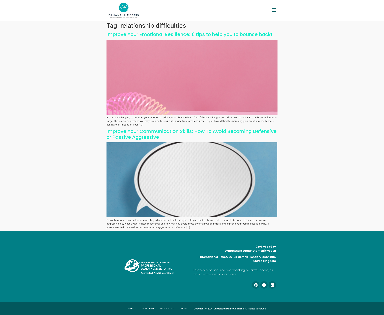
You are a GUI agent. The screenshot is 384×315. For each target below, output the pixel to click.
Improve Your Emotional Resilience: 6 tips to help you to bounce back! (189, 34)
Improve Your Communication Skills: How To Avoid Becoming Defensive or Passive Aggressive (191, 134)
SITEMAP (131, 308)
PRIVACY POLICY (167, 308)
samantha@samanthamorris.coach (250, 250)
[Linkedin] (272, 285)
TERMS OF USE (147, 308)
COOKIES (184, 308)
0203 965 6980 (266, 246)
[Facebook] (256, 285)
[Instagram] (264, 285)
